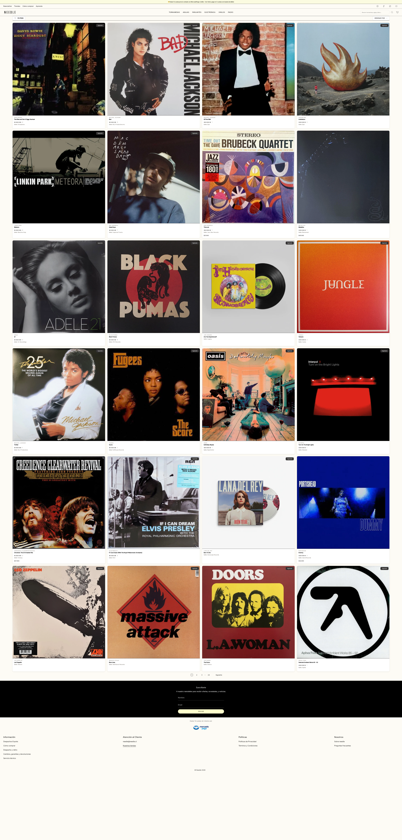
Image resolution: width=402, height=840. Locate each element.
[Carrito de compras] (397, 12)
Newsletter (7, 6)
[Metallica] (343, 177)
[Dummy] (343, 502)
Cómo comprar (28, 6)
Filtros (20, 18)
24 (209, 675)
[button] (174, 12)
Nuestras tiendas (129, 746)
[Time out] (248, 177)
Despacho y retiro (10, 750)
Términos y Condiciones (248, 746)
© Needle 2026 (200, 770)
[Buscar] (392, 12)
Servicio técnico (9, 758)
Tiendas (17, 6)
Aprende (39, 6)
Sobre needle (339, 741)
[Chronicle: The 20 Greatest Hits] (59, 502)
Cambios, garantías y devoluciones (17, 754)
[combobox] (375, 12)
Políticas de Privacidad (247, 741)
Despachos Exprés (10, 741)
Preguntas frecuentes (342, 746)
